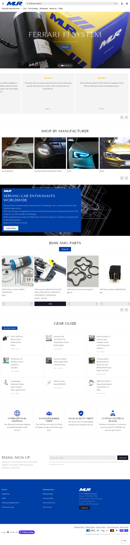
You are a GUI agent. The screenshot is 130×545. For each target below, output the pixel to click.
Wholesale (44, 8)
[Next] (127, 40)
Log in (4, 532)
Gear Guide (47, 507)
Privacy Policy (48, 498)
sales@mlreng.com (90, 493)
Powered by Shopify (93, 534)
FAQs (60, 8)
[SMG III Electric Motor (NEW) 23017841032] (17, 271)
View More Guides (9, 328)
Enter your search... (73, 3)
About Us (53, 8)
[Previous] (2, 40)
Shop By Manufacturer (11, 8)
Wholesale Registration (10, 503)
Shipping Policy (48, 489)
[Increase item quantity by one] (31, 304)
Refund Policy (48, 494)
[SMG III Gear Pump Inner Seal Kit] (83, 271)
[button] (50, 304)
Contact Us (84, 508)
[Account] (122, 3)
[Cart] (127, 3)
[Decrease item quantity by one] (3, 304)
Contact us (6, 494)
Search (4, 489)
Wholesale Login (8, 507)
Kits (25, 8)
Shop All (65, 47)
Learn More (11, 228)
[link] (65, 210)
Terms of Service (49, 503)
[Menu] (4, 3)
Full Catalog (33, 8)
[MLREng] (15, 3)
